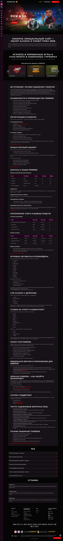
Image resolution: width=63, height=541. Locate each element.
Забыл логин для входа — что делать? (16, 453)
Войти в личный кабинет (15, 166)
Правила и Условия (27, 511)
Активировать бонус (14, 210)
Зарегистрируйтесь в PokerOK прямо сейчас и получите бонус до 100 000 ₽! (24, 443)
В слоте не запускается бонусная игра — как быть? (19, 471)
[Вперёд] (58, 71)
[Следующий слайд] (59, 19)
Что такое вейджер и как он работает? (16, 468)
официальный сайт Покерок (23, 124)
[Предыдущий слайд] (7, 19)
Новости (37, 510)
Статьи (37, 511)
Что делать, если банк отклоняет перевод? (17, 464)
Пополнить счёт (13, 253)
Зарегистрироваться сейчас (15, 144)
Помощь (12, 513)
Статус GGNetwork (14, 511)
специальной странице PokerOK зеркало (21, 388)
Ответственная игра (27, 519)
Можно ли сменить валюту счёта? (15, 456)
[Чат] (60, 535)
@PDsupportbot (24, 370)
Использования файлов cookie (28, 516)
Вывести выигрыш (20, 253)
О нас (12, 510)
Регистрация (47, 1)
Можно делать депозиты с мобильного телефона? (19, 460)
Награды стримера (14, 516)
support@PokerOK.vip (19, 403)
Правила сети (26, 518)
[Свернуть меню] (1, 2)
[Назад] (8, 71)
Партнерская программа (15, 514)
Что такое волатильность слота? (15, 475)
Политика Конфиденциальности (27, 514)
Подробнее (14, 23)
